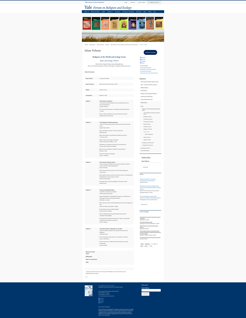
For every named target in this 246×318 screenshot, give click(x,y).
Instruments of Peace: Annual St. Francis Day (150, 237)
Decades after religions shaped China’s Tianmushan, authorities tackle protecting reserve (150, 187)
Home (86, 44)
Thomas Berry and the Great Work (148, 69)
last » (146, 246)
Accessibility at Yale (103, 285)
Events (149, 11)
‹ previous (147, 243)
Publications (100, 44)
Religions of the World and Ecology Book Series (124, 44)
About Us (86, 11)
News (144, 11)
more (151, 246)
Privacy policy (111, 285)
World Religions (95, 11)
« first (142, 243)
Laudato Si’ (110, 11)
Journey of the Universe (145, 67)
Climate (103, 11)
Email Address (145, 161)
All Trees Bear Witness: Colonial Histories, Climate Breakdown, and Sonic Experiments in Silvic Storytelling (150, 232)
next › (142, 246)
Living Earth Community (145, 71)
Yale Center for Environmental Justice (149, 73)
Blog (154, 11)
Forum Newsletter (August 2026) (148, 196)
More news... (144, 204)
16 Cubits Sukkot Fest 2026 (146, 222)
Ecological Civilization (128, 11)
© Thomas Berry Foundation (106, 296)
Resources (138, 11)
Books (107, 44)
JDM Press (127, 66)
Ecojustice (117, 11)
